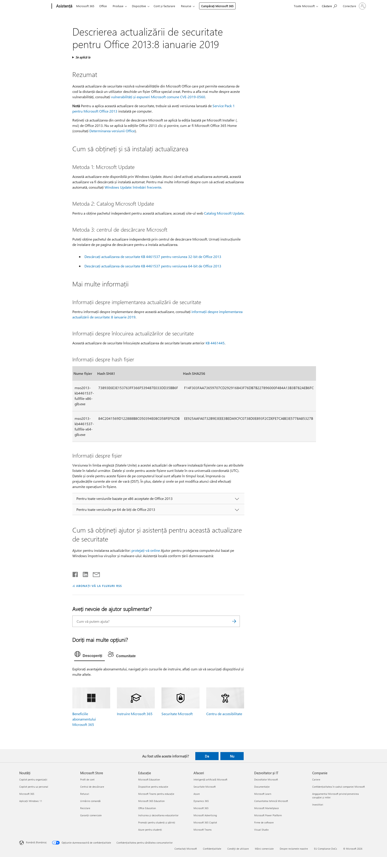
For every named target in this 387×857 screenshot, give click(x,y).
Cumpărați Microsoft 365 (217, 6)
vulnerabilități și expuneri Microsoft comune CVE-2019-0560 (158, 96)
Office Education (147, 808)
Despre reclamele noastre (294, 848)
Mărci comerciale (264, 848)
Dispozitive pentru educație (153, 786)
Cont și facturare (164, 6)
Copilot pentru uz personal (33, 786)
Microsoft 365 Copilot (205, 822)
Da (207, 756)
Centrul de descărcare (92, 786)
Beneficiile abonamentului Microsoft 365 (84, 719)
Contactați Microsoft (185, 848)
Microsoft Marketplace (266, 808)
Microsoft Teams (203, 829)
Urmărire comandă (90, 801)
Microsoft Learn (262, 793)
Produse (118, 6)
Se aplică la (82, 57)
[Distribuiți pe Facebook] (75, 573)
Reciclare (85, 808)
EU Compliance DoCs (325, 848)
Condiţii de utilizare (238, 848)
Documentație (262, 786)
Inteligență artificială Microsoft (210, 779)
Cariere (316, 779)
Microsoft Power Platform (268, 815)
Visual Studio (261, 829)
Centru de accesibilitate (224, 713)
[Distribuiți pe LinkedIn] (84, 573)
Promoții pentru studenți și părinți (156, 822)
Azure (197, 793)
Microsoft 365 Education (151, 801)
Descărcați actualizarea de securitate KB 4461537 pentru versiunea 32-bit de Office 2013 (152, 256)
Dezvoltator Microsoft (266, 779)
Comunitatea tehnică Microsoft (271, 801)
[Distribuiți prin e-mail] (94, 573)
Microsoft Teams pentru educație (156, 793)
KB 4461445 (215, 343)
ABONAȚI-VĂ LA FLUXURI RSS (99, 586)
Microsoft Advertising (205, 815)
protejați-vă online (145, 550)
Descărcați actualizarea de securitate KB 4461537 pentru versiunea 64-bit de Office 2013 (152, 266)
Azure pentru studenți (150, 829)
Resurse (186, 6)
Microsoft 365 (85, 6)
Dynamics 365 (201, 801)
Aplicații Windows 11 (30, 801)
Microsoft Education (149, 779)
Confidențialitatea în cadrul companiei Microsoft (338, 786)
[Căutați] (234, 621)
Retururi (84, 793)
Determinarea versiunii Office (112, 130)
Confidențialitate (212, 848)
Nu (232, 756)
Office (103, 6)
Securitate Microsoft (177, 713)
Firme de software (264, 822)
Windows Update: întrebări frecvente (133, 187)
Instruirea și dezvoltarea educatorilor (158, 815)
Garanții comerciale (91, 815)
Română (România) (36, 842)
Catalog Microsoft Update (224, 213)
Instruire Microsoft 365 (135, 713)
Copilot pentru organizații (33, 779)
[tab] (89, 655)
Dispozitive (139, 6)
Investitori (317, 804)
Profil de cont (87, 779)
